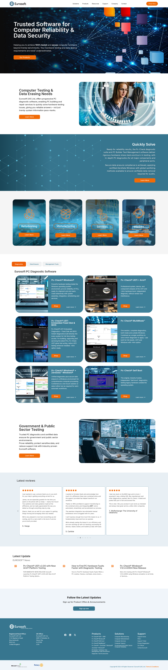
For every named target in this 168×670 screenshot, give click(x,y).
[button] (18, 511)
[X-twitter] (75, 635)
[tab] (19, 264)
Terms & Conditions (152, 667)
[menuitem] (76, 4)
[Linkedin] (70, 635)
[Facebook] (65, 635)
